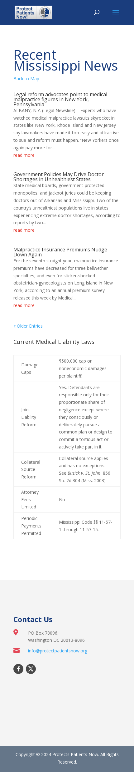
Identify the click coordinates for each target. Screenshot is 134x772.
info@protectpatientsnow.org (57, 651)
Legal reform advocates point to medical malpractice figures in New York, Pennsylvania (60, 99)
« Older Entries (28, 326)
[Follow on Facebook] (18, 669)
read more (24, 155)
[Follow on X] (31, 669)
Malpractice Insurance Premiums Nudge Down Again (60, 252)
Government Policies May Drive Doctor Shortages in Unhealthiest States (58, 177)
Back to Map (26, 79)
